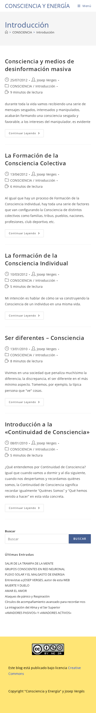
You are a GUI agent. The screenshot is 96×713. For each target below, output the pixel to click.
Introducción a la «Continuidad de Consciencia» (47, 428)
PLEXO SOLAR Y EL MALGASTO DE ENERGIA (35, 574)
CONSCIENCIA (21, 86)
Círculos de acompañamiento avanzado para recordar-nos (45, 602)
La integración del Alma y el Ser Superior (32, 607)
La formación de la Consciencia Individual (36, 259)
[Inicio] (6, 32)
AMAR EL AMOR (16, 591)
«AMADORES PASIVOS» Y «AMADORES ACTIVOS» (38, 613)
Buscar (10, 531)
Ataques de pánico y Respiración (27, 596)
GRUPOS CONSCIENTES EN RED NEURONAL (35, 569)
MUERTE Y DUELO (17, 585)
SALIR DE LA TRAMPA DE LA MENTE (29, 563)
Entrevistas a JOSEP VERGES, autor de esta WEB (37, 580)
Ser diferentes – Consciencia (44, 338)
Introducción (45, 32)
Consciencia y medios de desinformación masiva (39, 65)
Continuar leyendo (26, 134)
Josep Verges (47, 80)
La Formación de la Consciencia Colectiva (35, 159)
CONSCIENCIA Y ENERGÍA (37, 6)
